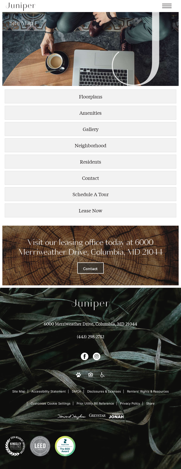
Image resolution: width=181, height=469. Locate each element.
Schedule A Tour (91, 194)
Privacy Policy (130, 403)
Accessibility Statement (48, 391)
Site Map (18, 391)
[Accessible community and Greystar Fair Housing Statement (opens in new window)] (90, 377)
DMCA (76, 391)
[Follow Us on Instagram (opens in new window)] (96, 358)
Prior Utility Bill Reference (95, 403)
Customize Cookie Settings (50, 403)
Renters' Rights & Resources (148, 391)
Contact (90, 178)
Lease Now (90, 210)
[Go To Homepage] (90, 305)
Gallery (91, 129)
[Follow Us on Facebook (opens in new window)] (84, 358)
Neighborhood (90, 145)
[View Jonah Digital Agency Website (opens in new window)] (116, 419)
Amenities (90, 113)
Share (150, 403)
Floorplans (90, 96)
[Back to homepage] (20, 7)
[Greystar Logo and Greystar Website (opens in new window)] (97, 419)
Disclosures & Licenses (104, 391)
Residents (90, 161)
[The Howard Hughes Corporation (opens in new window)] (72, 419)
